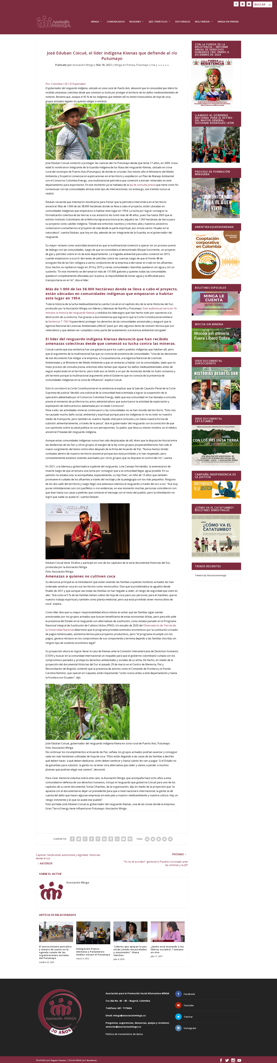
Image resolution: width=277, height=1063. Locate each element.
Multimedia (202, 21)
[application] (112, 397)
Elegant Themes (58, 1060)
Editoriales (182, 21)
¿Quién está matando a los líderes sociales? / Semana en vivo (167, 949)
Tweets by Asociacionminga (210, 575)
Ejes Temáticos (158, 21)
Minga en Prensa (228, 21)
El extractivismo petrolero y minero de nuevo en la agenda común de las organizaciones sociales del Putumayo (55, 952)
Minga (95, 21)
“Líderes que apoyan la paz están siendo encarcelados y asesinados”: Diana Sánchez (130, 951)
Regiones (135, 21)
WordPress (92, 1060)
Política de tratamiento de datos (124, 1034)
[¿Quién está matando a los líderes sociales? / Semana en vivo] (168, 931)
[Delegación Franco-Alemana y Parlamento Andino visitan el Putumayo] (93, 932)
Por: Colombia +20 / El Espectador (66, 84)
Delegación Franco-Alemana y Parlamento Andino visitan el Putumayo (93, 951)
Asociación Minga (82, 65)
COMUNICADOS (116, 21)
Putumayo (142, 65)
